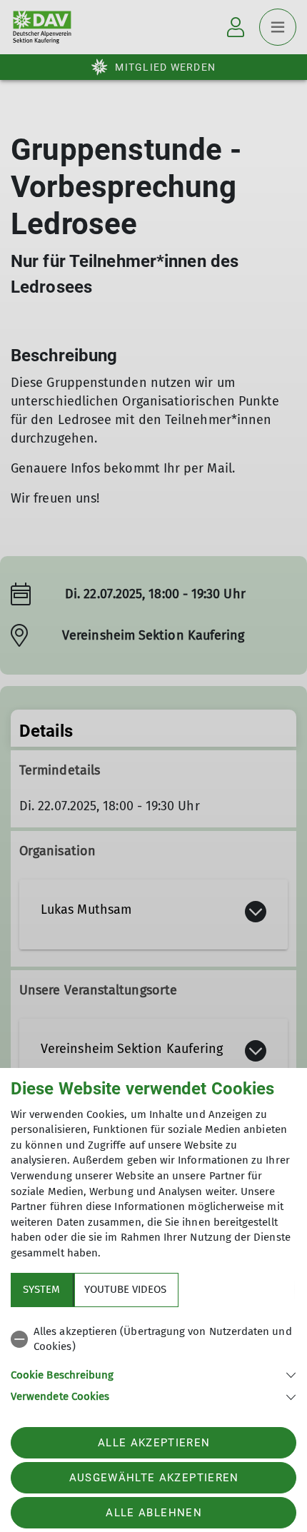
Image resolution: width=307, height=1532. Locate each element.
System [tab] (41, 1289)
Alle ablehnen (153, 1512)
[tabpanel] (153, 1362)
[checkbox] (153, 1340)
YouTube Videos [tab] (125, 1289)
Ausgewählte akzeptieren (154, 1477)
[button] (153, 1374)
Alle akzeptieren (154, 1442)
